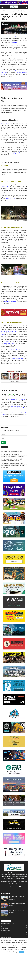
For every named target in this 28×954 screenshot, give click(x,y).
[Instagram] (11, 886)
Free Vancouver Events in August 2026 (12, 463)
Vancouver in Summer (5, 932)
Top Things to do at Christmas (16, 399)
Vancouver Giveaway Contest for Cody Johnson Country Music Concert (11, 459)
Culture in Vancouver (5, 930)
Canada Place (14, 37)
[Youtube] (20, 886)
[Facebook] (8, 886)
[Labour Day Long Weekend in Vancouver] (4, 913)
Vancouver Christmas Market (9, 331)
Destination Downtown (15, 350)
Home (2, 10)
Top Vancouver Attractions (9, 10)
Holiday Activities (4, 928)
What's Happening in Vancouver (7, 923)
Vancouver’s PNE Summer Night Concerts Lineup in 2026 (12, 466)
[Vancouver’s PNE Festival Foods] (4, 905)
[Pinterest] (14, 886)
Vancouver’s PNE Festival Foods (10, 454)
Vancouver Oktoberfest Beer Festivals (11, 451)
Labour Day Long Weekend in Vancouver (12, 456)
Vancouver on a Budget (6, 937)
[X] (17, 886)
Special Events (4, 926)
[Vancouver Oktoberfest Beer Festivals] (4, 898)
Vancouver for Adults (5, 935)
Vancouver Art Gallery (18, 358)
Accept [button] (21, 952)
